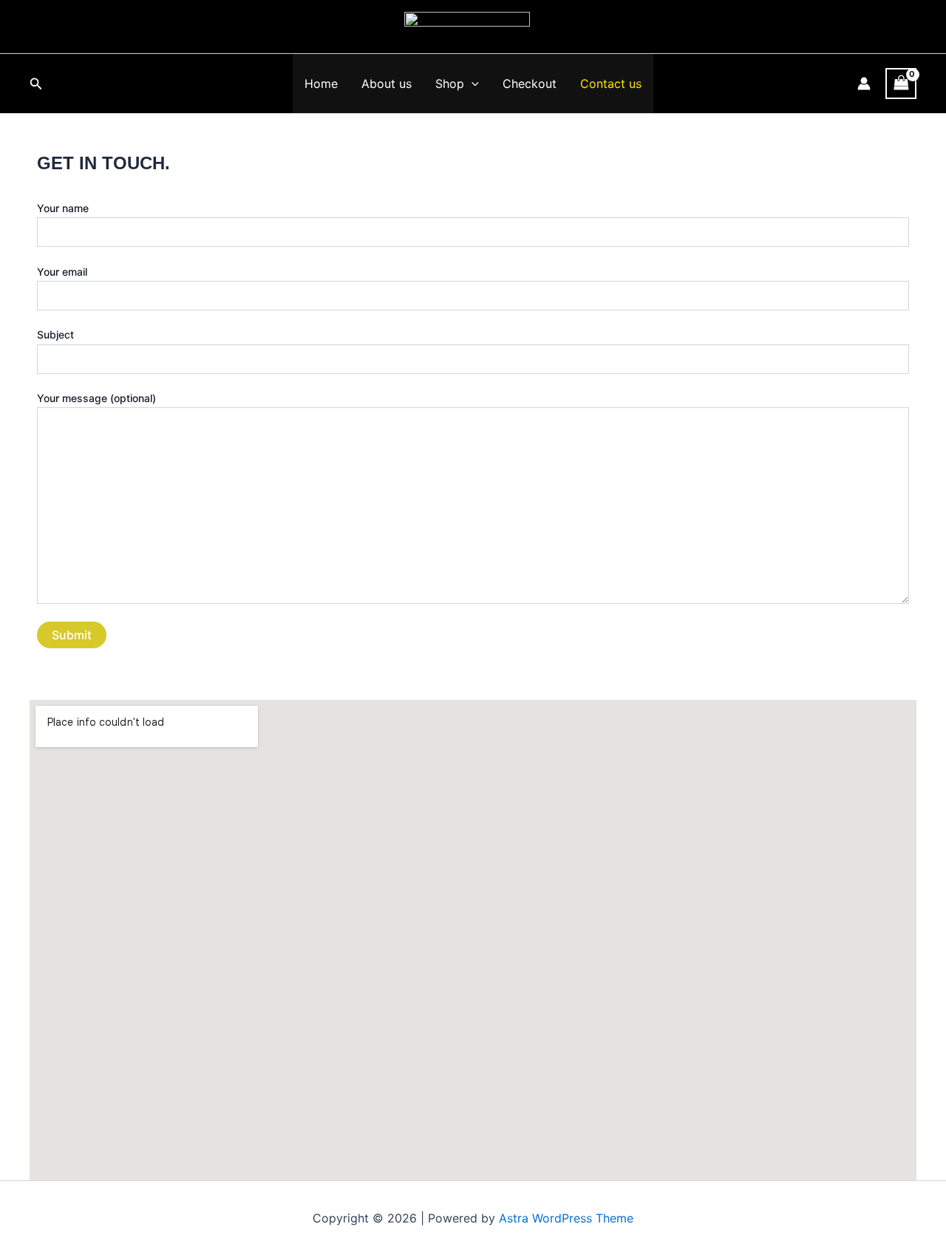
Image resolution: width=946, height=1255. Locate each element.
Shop (449, 83)
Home (321, 83)
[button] (36, 84)
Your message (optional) (96, 398)
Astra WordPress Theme (566, 1218)
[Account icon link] (864, 83)
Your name (63, 208)
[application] (471, 83)
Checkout (530, 83)
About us (386, 83)
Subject (55, 334)
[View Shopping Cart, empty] (900, 83)
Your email (62, 271)
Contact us (611, 83)
